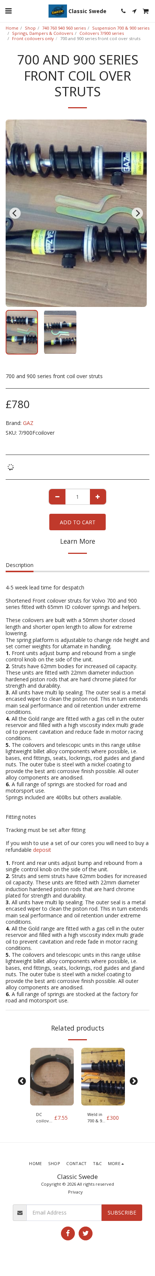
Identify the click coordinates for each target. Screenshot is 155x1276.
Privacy (75, 1192)
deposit (42, 849)
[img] (52, 1077)
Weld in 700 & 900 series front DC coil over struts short (96, 1117)
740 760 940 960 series (64, 28)
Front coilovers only (33, 38)
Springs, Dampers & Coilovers (42, 33)
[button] (8, 10)
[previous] (15, 213)
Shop (30, 28)
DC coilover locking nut (44, 1117)
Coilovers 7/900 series (101, 33)
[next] (137, 213)
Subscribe (122, 1212)
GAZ (28, 422)
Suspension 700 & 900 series (120, 28)
